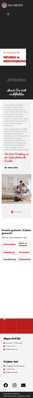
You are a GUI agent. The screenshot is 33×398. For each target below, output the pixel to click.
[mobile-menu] (5, 14)
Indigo (28, 396)
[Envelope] (23, 385)
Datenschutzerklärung (10, 396)
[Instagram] (14, 385)
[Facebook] (6, 385)
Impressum (16, 393)
